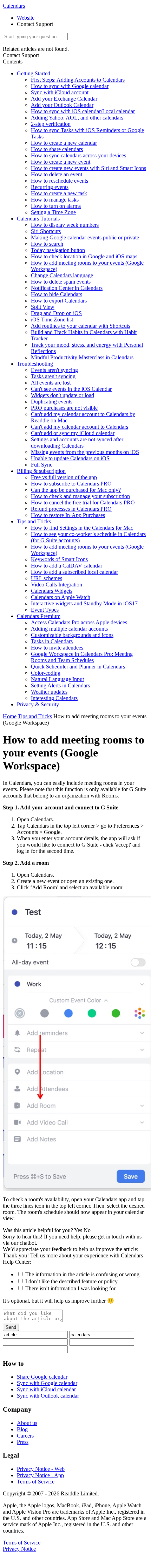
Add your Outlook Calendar (62, 105)
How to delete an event (56, 174)
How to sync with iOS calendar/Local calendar (83, 111)
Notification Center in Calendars (67, 288)
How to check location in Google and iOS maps (84, 256)
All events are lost (51, 383)
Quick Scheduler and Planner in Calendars (78, 667)
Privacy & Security (38, 704)
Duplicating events (51, 402)
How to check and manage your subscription (80, 496)
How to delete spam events (61, 282)
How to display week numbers (65, 225)
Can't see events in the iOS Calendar (71, 389)
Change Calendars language (62, 275)
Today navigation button (58, 250)
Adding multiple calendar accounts (69, 629)
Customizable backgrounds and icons (72, 635)
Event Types (45, 610)
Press (22, 1442)
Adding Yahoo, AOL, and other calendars (77, 118)
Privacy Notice (19, 1549)
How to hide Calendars (56, 294)
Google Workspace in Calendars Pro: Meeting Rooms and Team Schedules (82, 657)
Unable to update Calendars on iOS (70, 458)
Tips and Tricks (34, 521)
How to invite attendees (57, 648)
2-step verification (51, 124)
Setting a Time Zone (53, 212)
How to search (47, 244)
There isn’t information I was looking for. (71, 1288)
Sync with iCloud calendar (46, 1389)
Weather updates (49, 692)
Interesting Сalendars (54, 698)
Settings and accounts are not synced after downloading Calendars (77, 442)
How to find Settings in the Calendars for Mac (82, 528)
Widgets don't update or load (62, 395)
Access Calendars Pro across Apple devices (79, 622)
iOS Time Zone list (52, 319)
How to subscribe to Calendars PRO (71, 484)
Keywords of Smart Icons (59, 559)
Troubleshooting (35, 364)
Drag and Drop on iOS (56, 313)
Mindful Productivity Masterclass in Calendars (82, 357)
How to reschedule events (59, 181)
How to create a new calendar (64, 143)
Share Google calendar (42, 1377)
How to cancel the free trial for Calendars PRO (83, 502)
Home (10, 716)
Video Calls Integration (56, 585)
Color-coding (45, 673)
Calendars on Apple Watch (60, 597)
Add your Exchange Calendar (64, 99)
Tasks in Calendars (52, 641)
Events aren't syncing (54, 370)
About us (27, 1423)
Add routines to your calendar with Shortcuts (80, 326)
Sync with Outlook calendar (48, 1396)
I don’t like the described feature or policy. (72, 1281)
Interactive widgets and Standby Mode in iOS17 (84, 603)
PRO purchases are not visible (64, 408)
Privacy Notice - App (40, 1475)
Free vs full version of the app (64, 477)
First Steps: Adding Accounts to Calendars (78, 80)
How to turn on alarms (56, 206)
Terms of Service (35, 1482)
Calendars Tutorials (38, 219)
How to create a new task (59, 193)
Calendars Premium (38, 616)
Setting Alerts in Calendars (60, 685)
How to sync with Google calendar (70, 86)
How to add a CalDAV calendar (66, 566)
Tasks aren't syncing (53, 376)
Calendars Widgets (51, 591)
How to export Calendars (59, 301)
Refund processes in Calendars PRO (71, 509)
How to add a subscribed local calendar (74, 572)
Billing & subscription (41, 471)
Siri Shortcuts (46, 231)
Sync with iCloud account (59, 92)
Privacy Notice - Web (41, 1469)
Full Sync (41, 465)
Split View (42, 307)
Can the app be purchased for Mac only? (76, 490)
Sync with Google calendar (47, 1383)
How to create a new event (60, 162)
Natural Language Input (57, 679)
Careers (25, 1436)
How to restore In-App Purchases (68, 515)
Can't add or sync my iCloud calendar (72, 433)
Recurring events (49, 187)
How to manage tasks (55, 200)
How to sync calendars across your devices (78, 155)
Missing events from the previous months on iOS (85, 452)
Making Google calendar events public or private (85, 237)
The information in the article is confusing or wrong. (83, 1274)
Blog (22, 1429)
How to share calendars (57, 149)
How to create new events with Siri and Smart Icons (88, 168)
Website (25, 18)
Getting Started (33, 73)
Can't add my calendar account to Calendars (79, 427)
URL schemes (46, 578)
